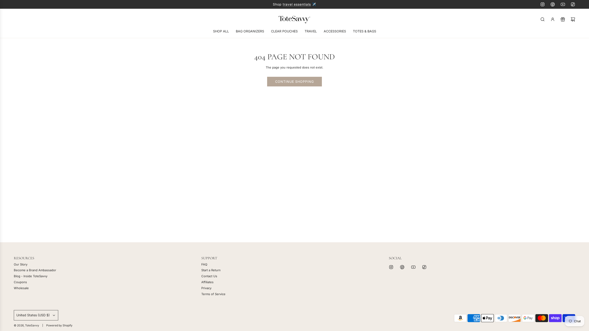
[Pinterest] (553, 4)
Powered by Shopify (59, 325)
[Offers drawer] (563, 19)
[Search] (542, 19)
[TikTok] (573, 4)
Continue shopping (294, 81)
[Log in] (553, 19)
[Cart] (573, 19)
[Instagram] (542, 4)
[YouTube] (563, 4)
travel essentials (297, 4)
